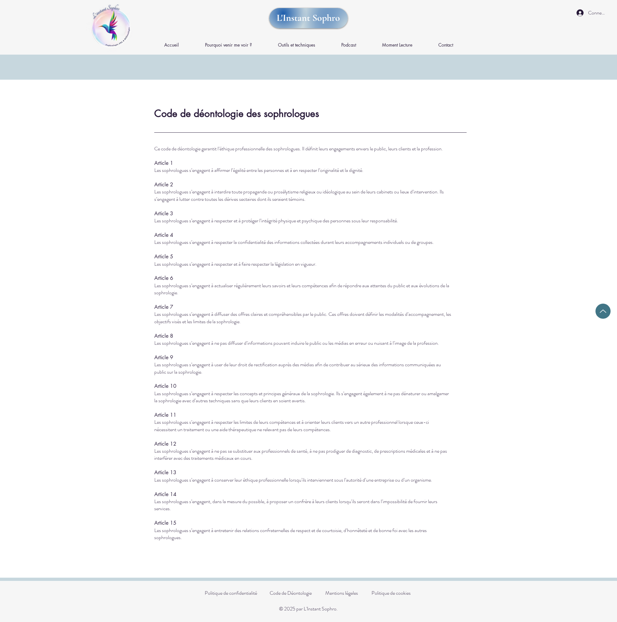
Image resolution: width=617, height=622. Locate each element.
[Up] (603, 311)
